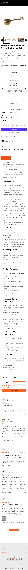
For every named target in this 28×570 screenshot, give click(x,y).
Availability (4, 117)
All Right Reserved (8, 568)
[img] (17, 88)
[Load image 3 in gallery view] (21, 40)
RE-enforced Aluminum (16, 109)
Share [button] (5, 146)
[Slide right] (26, 40)
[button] (1, 2)
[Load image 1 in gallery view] (7, 40)
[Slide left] (2, 40)
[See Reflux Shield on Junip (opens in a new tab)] (17, 103)
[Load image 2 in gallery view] (14, 40)
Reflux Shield (13, 112)
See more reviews (14, 530)
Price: (2, 61)
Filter (15, 395)
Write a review (14, 390)
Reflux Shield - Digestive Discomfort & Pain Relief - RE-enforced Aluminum (14, 91)
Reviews (16, 157)
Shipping (9, 62)
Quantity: (3, 120)
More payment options (14, 132)
